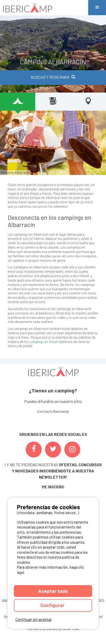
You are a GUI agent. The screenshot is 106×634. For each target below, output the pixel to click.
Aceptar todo (53, 591)
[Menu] (97, 7)
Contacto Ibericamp (53, 411)
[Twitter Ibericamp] (53, 449)
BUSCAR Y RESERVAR (50, 77)
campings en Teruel (43, 342)
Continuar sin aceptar (33, 619)
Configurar (52, 605)
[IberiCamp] (44, 7)
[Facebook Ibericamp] (34, 449)
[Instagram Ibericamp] (72, 449)
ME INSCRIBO (53, 487)
